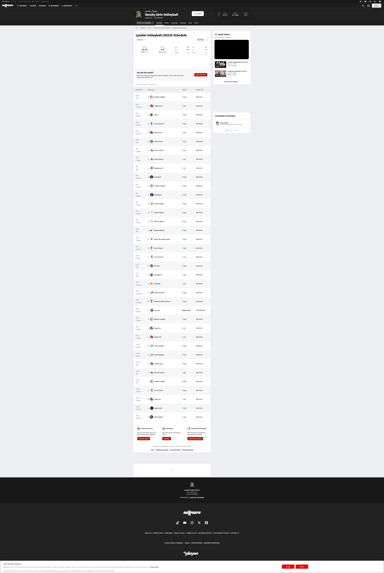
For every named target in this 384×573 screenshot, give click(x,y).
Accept (288, 566)
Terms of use (191, 533)
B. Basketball (54, 5)
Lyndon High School (192, 490)
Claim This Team (201, 75)
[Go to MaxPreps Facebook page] (206, 523)
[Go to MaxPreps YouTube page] (184, 523)
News (190, 23)
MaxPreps (6, 1)
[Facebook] (380, 1)
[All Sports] (76, 5)
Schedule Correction (162, 450)
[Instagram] (370, 1)
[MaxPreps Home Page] (136, 27)
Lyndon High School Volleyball (162, 28)
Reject (302, 566)
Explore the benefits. (143, 77)
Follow (199, 14)
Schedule (159, 23)
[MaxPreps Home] (7, 5)
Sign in (376, 6)
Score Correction (175, 450)
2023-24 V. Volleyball (144, 23)
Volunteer (167, 439)
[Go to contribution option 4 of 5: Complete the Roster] (234, 130)
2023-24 (140, 40)
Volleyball (143, 28)
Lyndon (150, 28)
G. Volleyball (22, 5)
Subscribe (168, 533)
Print (201, 40)
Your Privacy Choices (221, 533)
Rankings (183, 23)
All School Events (187, 450)
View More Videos (231, 81)
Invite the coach (144, 439)
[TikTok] (360, 1)
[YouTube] (365, 1)
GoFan (14, 1)
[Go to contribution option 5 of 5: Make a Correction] (236, 130)
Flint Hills (163, 52)
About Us (148, 533)
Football (33, 5)
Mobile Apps (158, 533)
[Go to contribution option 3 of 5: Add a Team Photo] (231, 130)
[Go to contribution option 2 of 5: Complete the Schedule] (229, 130)
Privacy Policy (179, 533)
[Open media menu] (368, 5)
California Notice (204, 533)
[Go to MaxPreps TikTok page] (177, 523)
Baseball (42, 5)
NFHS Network (24, 1)
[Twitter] (375, 1)
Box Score (199, 97)
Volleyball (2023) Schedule (179, 28)
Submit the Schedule (195, 439)
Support (234, 533)
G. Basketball (67, 5)
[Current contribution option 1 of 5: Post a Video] (227, 130)
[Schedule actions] (206, 39)
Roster (167, 23)
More (196, 23)
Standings (174, 23)
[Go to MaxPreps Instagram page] (192, 523)
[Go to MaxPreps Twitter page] (199, 523)
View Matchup (200, 310)
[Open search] (363, 5)
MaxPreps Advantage (40, 1)
